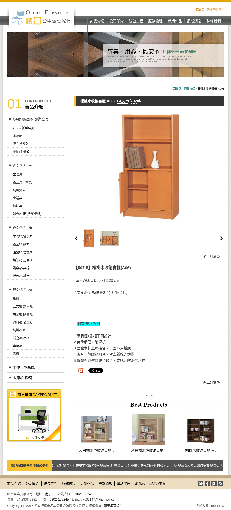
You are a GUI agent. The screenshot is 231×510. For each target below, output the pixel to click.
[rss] (220, 483)
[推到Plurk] (80, 370)
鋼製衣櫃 (19, 330)
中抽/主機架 (21, 152)
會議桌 (17, 198)
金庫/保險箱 (22, 378)
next (221, 238)
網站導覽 (212, 9)
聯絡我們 (213, 21)
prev (76, 238)
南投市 (50, 494)
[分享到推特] (200, 483)
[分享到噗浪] (214, 483)
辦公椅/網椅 (21, 244)
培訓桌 (17, 206)
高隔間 (17, 136)
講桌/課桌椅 (21, 268)
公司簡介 (116, 21)
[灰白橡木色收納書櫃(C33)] (96, 429)
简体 (221, 9)
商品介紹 (97, 21)
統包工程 (136, 21)
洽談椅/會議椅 (23, 252)
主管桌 (17, 174)
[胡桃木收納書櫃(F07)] (200, 429)
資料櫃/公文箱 (23, 322)
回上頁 (149, 396)
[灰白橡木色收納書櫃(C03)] (148, 429)
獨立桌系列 (21, 144)
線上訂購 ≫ (211, 256)
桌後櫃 (17, 346)
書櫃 (16, 354)
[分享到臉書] (207, 483)
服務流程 (155, 21)
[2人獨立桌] (34, 417)
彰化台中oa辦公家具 (97, 29)
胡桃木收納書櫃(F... (200, 450)
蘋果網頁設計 (113, 506)
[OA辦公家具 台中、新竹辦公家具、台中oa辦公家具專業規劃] (41, 17)
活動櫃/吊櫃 (21, 338)
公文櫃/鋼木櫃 (23, 306)
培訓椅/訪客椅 (23, 260)
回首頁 (200, 9)
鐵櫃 (16, 298)
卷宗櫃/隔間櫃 (23, 314)
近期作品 (175, 21)
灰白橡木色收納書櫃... (96, 450)
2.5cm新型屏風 (23, 128)
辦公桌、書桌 (22, 182)
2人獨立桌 (37, 438)
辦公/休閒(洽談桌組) (27, 214)
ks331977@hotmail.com (100, 499)
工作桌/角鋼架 (24, 368)
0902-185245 (83, 494)
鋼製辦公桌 (21, 190)
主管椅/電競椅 (23, 236)
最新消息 (194, 21)
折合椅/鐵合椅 (23, 276)
